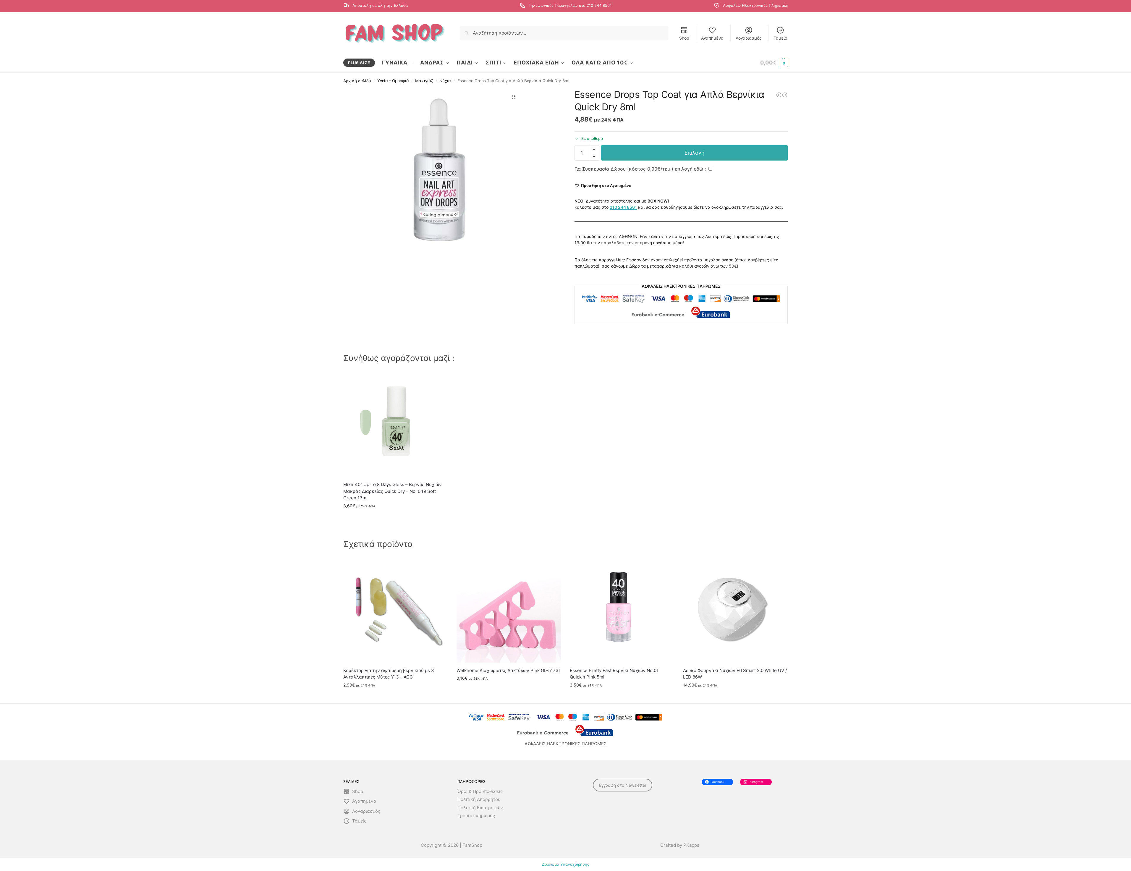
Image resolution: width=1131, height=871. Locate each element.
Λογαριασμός (749, 38)
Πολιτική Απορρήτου (479, 799)
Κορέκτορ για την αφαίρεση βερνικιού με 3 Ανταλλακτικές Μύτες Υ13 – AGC (388, 674)
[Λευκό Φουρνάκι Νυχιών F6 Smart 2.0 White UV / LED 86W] (735, 610)
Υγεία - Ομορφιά (393, 80)
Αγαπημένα (712, 38)
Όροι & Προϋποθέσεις (480, 791)
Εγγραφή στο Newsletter (622, 785)
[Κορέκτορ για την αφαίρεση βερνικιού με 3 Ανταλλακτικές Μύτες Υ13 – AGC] (395, 610)
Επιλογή (695, 153)
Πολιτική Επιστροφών (480, 807)
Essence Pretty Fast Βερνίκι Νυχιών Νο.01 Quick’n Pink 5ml (614, 674)
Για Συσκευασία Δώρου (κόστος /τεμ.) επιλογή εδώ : (641, 169)
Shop (684, 38)
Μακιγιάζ (424, 80)
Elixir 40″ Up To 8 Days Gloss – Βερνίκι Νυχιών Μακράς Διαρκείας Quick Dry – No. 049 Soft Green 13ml (392, 491)
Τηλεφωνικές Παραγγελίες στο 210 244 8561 (570, 5)
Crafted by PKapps (679, 845)
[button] (774, 63)
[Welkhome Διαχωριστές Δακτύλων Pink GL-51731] (509, 610)
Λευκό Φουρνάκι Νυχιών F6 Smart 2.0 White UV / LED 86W (735, 674)
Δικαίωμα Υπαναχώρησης (565, 864)
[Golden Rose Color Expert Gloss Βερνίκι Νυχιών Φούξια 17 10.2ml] (785, 95)
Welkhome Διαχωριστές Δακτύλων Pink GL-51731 (509, 670)
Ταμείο (780, 38)
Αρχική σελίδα (357, 80)
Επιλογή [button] (395, 518)
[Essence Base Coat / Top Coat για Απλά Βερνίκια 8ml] (779, 95)
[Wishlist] (438, 381)
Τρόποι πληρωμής (476, 815)
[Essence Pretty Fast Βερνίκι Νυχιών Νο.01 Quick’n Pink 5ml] (622, 610)
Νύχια (445, 80)
